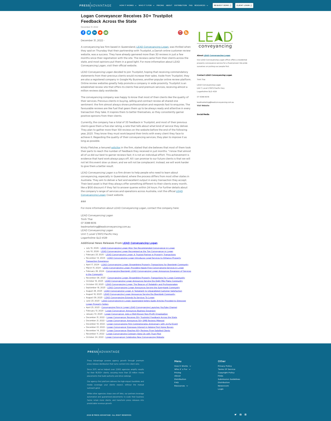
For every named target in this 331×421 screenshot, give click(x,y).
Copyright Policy (226, 373)
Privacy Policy (225, 366)
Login (220, 389)
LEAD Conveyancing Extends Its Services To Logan (129, 298)
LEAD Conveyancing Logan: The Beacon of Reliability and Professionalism (142, 284)
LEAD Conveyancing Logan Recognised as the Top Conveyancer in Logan (137, 251)
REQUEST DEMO (221, 5)
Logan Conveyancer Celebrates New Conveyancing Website (135, 337)
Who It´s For (145, 5)
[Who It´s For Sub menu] (154, 5)
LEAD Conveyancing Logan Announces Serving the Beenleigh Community (139, 294)
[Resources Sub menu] (207, 5)
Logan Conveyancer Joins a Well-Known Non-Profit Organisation (136, 314)
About (169, 5)
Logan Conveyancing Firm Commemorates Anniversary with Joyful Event (142, 324)
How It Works (126, 5)
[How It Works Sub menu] (136, 5)
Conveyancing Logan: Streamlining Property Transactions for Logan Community (146, 278)
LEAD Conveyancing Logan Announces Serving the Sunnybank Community (143, 288)
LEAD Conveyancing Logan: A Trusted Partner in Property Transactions (141, 255)
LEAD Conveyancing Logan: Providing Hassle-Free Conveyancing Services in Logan (143, 268)
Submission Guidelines (229, 379)
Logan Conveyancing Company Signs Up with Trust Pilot (133, 334)
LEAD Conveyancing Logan (152, 47)
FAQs (220, 376)
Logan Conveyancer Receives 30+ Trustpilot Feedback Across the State (142, 317)
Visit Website (203, 105)
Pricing (160, 5)
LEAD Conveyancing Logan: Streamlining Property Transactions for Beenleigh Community (144, 265)
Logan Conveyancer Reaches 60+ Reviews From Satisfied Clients (138, 330)
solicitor (115, 148)
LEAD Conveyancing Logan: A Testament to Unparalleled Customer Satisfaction (143, 291)
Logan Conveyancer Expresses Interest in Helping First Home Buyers (140, 327)
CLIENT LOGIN (243, 5)
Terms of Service (226, 369)
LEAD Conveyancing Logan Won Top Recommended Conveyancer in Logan (138, 248)
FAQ (190, 5)
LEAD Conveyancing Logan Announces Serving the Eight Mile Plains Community (144, 281)
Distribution (180, 5)
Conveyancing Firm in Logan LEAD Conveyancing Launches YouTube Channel (139, 307)
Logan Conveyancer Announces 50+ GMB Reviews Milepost (135, 321)
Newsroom (223, 386)
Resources (199, 5)
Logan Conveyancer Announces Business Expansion (130, 311)
